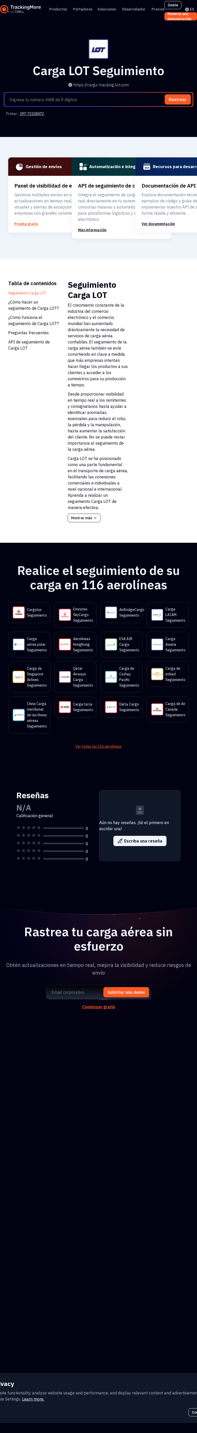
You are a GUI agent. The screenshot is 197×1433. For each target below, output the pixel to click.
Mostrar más (81, 518)
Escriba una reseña (143, 840)
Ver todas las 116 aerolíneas (98, 746)
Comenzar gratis (98, 1006)
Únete (173, 5)
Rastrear (178, 99)
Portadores (82, 9)
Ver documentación (158, 224)
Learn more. (33, 1399)
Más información (92, 230)
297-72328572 (32, 113)
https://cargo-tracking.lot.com (101, 84)
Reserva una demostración (179, 16)
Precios (158, 9)
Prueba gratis (26, 224)
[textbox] (100, 99)
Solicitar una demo (126, 992)
